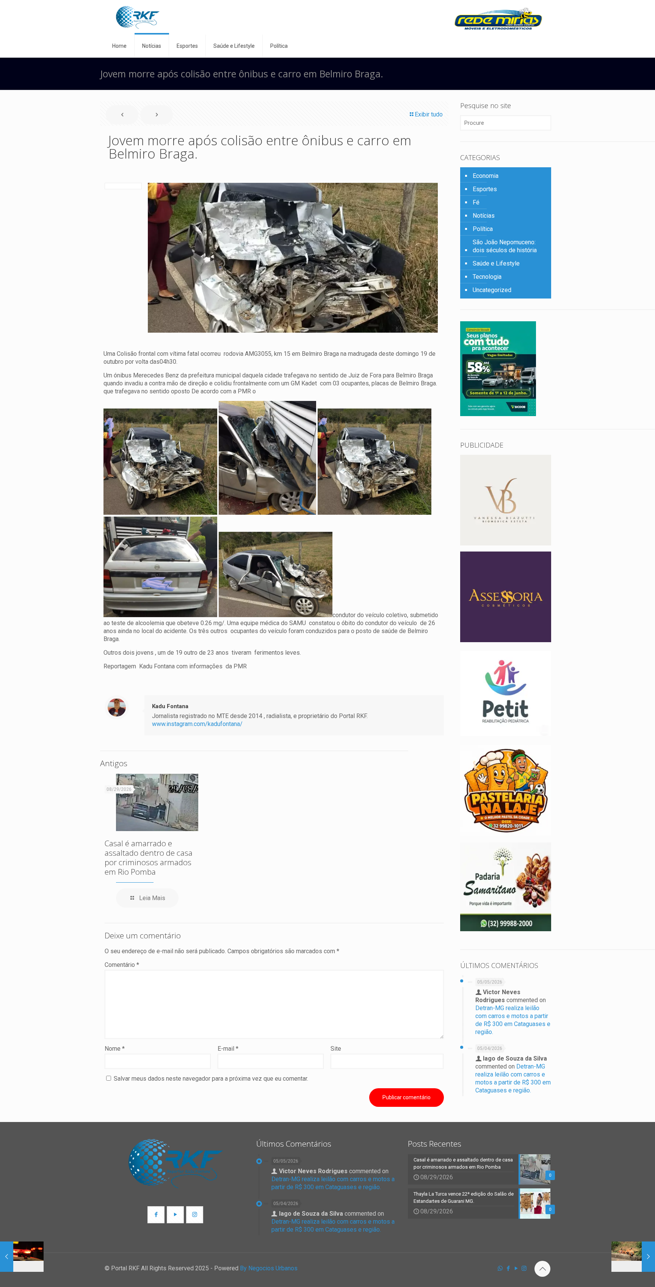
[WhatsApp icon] (500, 1268)
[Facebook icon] (508, 1268)
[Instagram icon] (524, 1268)
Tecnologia (487, 276)
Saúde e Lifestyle (496, 263)
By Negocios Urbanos (269, 1268)
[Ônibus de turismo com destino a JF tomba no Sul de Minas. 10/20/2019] (22, 1256)
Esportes (485, 189)
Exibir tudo (429, 114)
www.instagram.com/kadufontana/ (197, 724)
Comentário (122, 964)
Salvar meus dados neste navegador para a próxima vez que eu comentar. (211, 1078)
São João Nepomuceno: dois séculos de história (505, 246)
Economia (485, 175)
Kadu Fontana (170, 706)
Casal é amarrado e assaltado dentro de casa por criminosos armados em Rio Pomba (149, 857)
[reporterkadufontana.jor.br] (138, 17)
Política (483, 229)
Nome (115, 1048)
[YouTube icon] (516, 1268)
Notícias (484, 215)
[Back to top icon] (542, 1269)
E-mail (228, 1048)
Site (336, 1048)
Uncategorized (492, 290)
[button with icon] (156, 1214)
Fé (476, 202)
